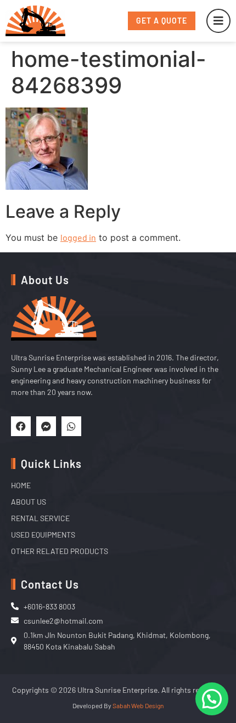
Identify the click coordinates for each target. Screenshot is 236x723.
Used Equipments (43, 534)
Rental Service (40, 518)
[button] (211, 698)
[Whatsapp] (71, 426)
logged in (78, 237)
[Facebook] (21, 426)
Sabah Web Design (138, 705)
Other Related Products (59, 551)
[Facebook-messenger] (46, 426)
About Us (28, 501)
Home (21, 485)
